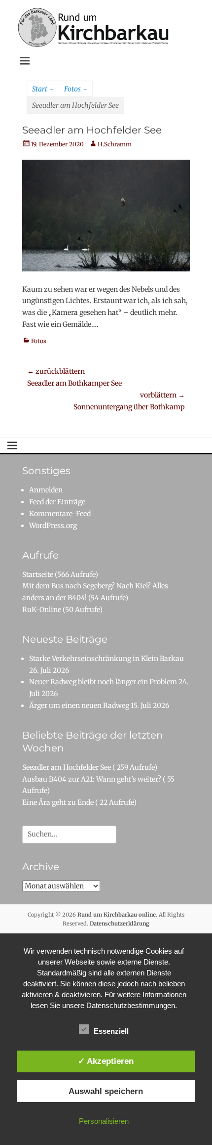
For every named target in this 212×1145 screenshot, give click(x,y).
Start (43, 89)
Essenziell (111, 1031)
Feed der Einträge (57, 501)
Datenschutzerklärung (119, 923)
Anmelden (46, 489)
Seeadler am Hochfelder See (66, 767)
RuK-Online (41, 609)
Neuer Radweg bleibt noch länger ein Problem (103, 681)
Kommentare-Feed (60, 513)
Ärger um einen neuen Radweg (79, 705)
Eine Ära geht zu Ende (58, 802)
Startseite (37, 574)
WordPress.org (53, 525)
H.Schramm (115, 144)
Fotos (75, 89)
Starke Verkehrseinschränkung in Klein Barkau (106, 658)
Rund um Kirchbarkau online (116, 914)
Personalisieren (104, 1121)
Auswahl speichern (106, 1091)
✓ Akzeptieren (106, 1061)
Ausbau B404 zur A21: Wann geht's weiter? (91, 779)
